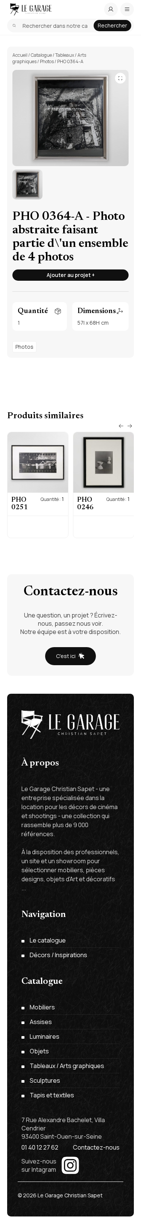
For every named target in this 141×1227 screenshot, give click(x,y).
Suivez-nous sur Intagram (38, 1165)
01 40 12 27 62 (39, 1147)
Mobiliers (42, 1007)
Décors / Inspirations (58, 955)
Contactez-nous (96, 1147)
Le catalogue (48, 940)
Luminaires (44, 1036)
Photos (47, 61)
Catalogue (41, 55)
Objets (39, 1051)
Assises (41, 1022)
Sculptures (45, 1080)
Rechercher (112, 25)
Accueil (19, 55)
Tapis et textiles (52, 1095)
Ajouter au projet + (71, 274)
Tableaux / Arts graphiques (67, 1066)
